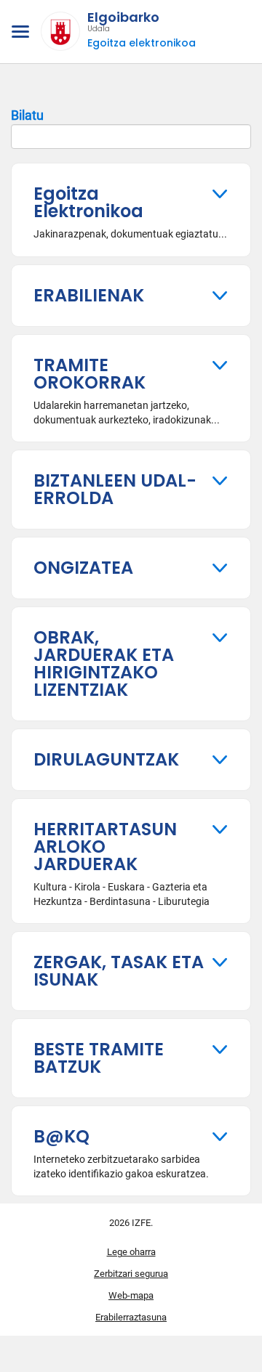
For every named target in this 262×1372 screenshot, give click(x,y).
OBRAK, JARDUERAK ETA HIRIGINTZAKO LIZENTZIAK (103, 663)
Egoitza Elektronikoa (88, 202)
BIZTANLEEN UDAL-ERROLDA (114, 489)
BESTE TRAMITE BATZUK (98, 1058)
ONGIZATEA (83, 568)
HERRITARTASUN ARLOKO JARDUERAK (105, 846)
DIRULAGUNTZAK (106, 759)
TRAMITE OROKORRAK (89, 373)
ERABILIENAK (88, 295)
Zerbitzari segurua (131, 1273)
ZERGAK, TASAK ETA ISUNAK (118, 970)
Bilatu (27, 115)
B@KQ (61, 1136)
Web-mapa (131, 1295)
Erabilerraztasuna (131, 1317)
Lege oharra (131, 1251)
